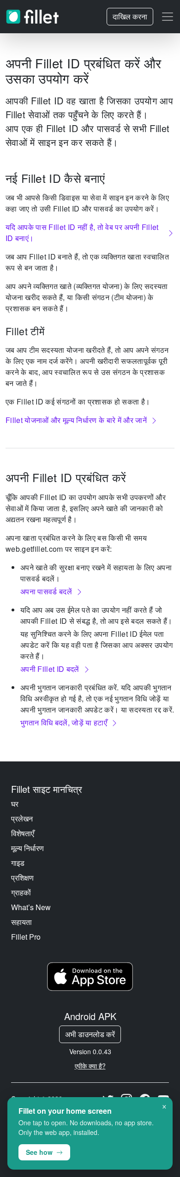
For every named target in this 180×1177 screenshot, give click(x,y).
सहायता (21, 922)
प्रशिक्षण (22, 877)
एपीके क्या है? (90, 1065)
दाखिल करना (130, 16)
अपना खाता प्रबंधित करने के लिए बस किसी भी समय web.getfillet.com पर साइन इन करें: (76, 543)
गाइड (17, 862)
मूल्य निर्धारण (27, 848)
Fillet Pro (26, 936)
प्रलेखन (22, 818)
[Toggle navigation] (167, 17)
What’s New (31, 907)
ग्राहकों (21, 892)
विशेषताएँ (22, 833)
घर (14, 803)
